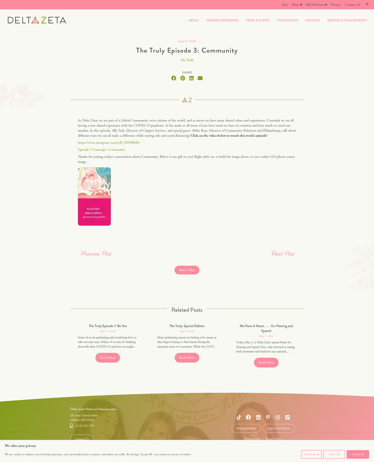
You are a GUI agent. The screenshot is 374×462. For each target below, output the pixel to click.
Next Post (282, 254)
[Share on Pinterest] (182, 78)
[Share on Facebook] (173, 78)
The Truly (187, 60)
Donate (336, 4)
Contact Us (352, 4)
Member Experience (222, 20)
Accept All (357, 454)
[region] (187, 451)
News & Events (258, 20)
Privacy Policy (274, 439)
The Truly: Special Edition (187, 325)
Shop (295, 4)
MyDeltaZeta (315, 4)
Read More (110, 357)
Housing (312, 20)
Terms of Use (252, 439)
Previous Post (95, 254)
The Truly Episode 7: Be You (108, 325)
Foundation (287, 20)
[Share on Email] (200, 78)
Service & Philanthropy (347, 20)
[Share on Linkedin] (191, 78)
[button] (301, 4)
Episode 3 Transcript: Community (101, 149)
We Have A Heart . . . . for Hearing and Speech (266, 328)
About (194, 20)
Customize (310, 454)
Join (285, 4)
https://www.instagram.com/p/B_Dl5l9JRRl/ (109, 142)
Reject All (334, 454)
